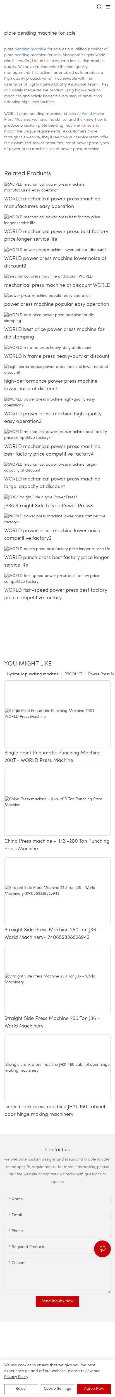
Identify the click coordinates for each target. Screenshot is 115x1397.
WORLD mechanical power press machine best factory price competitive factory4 (52, 450)
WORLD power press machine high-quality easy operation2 (53, 418)
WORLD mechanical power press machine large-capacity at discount (52, 483)
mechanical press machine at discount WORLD (57, 285)
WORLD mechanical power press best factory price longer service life (56, 235)
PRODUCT (73, 674)
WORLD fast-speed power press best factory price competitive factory (55, 594)
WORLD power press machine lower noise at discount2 (55, 262)
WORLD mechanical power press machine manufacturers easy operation (52, 203)
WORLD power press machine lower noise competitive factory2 (52, 535)
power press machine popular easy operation (56, 304)
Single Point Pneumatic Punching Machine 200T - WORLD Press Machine (52, 757)
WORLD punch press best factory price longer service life (56, 561)
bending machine (30, 49)
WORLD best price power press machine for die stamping (54, 333)
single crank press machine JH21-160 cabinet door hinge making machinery (55, 1111)
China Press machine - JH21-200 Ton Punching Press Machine (56, 845)
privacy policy (16, 1377)
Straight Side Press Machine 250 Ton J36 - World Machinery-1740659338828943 (52, 934)
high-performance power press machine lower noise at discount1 (50, 385)
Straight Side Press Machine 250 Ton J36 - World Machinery (52, 1022)
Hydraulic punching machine (33, 674)
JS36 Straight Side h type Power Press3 (48, 506)
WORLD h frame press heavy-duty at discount (56, 356)
